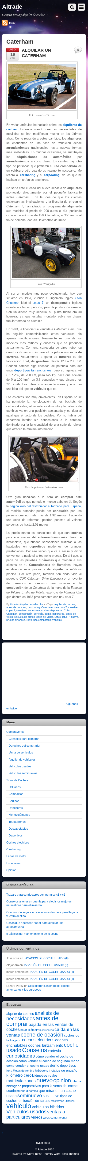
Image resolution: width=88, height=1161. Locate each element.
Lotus (57, 616)
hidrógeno (41, 1070)
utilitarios (70, 1100)
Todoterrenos (17, 821)
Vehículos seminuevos (23, 773)
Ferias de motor (16, 856)
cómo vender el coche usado (27, 1065)
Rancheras (16, 807)
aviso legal (43, 1142)
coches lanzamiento (45, 1045)
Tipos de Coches (17, 780)
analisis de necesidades (32, 1015)
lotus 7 (66, 616)
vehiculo (57, 619)
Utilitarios (15, 787)
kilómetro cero (18, 1075)
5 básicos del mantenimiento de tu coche (32, 933)
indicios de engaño (63, 1070)
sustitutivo (51, 1096)
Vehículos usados (20, 766)
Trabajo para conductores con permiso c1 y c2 (35, 894)
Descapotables (18, 828)
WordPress (34, 1153)
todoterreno (57, 1100)
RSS (12, 23)
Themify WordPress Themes (61, 1153)
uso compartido (42, 619)
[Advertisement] (35, 675)
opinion (62, 1080)
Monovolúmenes (19, 814)
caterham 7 (60, 607)
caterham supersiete (28, 610)
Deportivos (16, 835)
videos (36, 1117)
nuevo (74, 616)
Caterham (47, 607)
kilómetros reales (44, 1075)
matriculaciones (21, 1081)
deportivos (58, 613)
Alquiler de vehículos (31, 604)
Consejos (34, 1050)
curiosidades (20, 1055)
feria (9, 1070)
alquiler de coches (64, 604)
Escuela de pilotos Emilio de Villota (33, 616)
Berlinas (14, 801)
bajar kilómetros (30, 1030)
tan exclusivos (32, 370)
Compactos (16, 793)
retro (29, 619)
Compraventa (15, 731)
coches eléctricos (38, 1039)
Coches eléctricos (17, 842)
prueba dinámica (15, 619)
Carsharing (13, 849)
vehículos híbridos (48, 1107)
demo (48, 613)
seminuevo (29, 1095)
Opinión (11, 870)
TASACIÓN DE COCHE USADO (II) (46, 958)
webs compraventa (55, 1117)
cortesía (38, 613)
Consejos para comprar (24, 738)
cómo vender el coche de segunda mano (49, 1061)
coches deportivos (51, 610)
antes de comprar (16, 607)
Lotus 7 (37, 303)
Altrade (14, 604)
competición (25, 613)
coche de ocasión (42, 1035)
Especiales (13, 863)
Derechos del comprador (24, 745)
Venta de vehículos (21, 752)
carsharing (34, 607)
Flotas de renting (23, 1070)
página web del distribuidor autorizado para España (45, 506)
